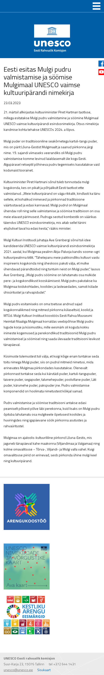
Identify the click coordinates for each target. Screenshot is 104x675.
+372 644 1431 (64, 664)
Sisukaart (44, 669)
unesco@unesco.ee (18, 669)
